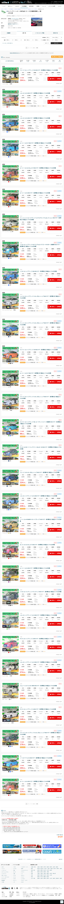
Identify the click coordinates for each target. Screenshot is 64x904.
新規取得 (55, 1)
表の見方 (4, 810)
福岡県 (38, 878)
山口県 (51, 875)
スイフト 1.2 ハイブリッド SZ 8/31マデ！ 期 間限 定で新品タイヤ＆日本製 (39, 349)
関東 (32, 868)
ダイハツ (14, 880)
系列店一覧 (55, 32)
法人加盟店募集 (51, 895)
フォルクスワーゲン (24, 870)
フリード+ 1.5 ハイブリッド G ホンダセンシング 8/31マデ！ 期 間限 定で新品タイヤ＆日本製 (40, 733)
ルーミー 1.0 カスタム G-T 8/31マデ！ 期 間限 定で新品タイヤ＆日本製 (38, 168)
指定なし (48, 37)
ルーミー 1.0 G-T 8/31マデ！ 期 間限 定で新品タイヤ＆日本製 (35, 143)
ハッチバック (4, 870)
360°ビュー (10, 6)
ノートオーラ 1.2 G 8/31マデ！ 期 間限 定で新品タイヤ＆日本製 (36, 758)
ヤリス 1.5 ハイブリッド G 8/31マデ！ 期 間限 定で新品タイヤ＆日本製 (38, 709)
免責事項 (60, 893)
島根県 (41, 875)
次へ (33, 47)
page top (60, 859)
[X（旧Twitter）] (15, 888)
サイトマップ (38, 895)
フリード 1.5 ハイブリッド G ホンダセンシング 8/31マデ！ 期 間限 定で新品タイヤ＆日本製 (40, 397)
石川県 (48, 870)
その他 (3, 882)
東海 (32, 871)
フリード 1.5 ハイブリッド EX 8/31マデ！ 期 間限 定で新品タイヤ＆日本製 (39, 70)
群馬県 (57, 868)
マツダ (14, 875)
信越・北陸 (33, 870)
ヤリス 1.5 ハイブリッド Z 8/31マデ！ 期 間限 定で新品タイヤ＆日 (37, 638)
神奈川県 (41, 868)
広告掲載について (45, 895)
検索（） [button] (56, 43)
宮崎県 (54, 878)
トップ (3, 6)
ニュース (44, 6)
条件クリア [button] (47, 43)
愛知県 (38, 871)
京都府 (45, 873)
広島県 (48, 875)
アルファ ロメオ (24, 880)
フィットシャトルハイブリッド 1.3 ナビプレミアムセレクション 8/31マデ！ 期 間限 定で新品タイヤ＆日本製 (40, 218)
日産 (14, 870)
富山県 (45, 870)
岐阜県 (41, 871)
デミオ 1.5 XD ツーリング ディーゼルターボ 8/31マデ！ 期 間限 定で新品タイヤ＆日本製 (40, 448)
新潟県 (38, 870)
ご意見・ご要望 (57, 895)
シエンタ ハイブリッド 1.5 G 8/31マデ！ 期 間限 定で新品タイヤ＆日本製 (38, 496)
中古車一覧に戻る (60, 834)
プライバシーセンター (50, 893)
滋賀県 (48, 873)
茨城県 (51, 868)
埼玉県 (45, 868)
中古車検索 (24, 6)
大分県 (51, 878)
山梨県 (61, 868)
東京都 (38, 868)
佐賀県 (41, 878)
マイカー (60, 6)
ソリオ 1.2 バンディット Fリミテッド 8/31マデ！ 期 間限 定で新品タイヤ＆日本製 (40, 591)
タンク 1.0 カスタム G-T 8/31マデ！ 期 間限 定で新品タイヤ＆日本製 (37, 544)
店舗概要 (8, 32)
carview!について (26, 893)
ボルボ (22, 882)
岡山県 (45, 875)
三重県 (48, 871)
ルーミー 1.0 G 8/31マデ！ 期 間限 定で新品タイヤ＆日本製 (35, 193)
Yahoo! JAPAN (60, 1)
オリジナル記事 (52, 6)
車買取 (38, 6)
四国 (32, 876)
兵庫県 (41, 873)
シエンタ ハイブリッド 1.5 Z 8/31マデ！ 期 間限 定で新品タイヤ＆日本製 (38, 615)
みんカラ (18, 895)
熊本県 (48, 878)
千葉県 (48, 868)
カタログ (17, 6)
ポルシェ (22, 875)
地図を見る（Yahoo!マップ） (13, 24)
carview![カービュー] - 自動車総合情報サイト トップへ (36, 859)
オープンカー (4, 878)
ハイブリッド (4, 873)
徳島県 (38, 876)
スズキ (14, 878)
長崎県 (45, 878)
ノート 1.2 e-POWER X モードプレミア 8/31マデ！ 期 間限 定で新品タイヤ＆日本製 (40, 520)
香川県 (41, 876)
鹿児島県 (57, 878)
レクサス (14, 868)
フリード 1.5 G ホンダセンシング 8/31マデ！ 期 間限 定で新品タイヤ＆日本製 (39, 472)
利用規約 (56, 893)
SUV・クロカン (4, 875)
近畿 (32, 873)
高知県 (48, 876)
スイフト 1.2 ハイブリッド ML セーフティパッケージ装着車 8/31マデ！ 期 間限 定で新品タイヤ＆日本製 (41, 422)
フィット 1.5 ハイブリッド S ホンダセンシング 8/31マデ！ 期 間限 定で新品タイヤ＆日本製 (40, 323)
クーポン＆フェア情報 (39, 32)
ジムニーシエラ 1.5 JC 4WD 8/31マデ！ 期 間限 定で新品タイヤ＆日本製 (38, 685)
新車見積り (31, 6)
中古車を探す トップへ (22, 859)
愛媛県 (45, 876)
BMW (22, 868)
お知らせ (35, 893)
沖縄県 (61, 878)
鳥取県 (38, 875)
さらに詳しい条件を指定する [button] (8, 43)
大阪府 (38, 873)
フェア (60, 83)
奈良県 (51, 873)
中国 (32, 875)
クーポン (57, 83)
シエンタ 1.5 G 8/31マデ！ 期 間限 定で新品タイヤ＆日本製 (35, 93)
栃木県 (54, 868)
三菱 (14, 873)
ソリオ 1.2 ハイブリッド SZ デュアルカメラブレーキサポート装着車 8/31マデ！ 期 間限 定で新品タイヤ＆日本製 (40, 245)
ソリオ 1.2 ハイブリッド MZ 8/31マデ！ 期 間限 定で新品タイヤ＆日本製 (38, 271)
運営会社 (31, 893)
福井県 (51, 870)
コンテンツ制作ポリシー (27, 895)
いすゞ (14, 882)
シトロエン (23, 878)
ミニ (22, 873)
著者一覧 (33, 895)
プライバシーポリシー (41, 893)
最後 (37, 47)
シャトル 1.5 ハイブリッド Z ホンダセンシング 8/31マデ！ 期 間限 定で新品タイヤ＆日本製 (40, 297)
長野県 (41, 870)
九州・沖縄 (33, 878)
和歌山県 (54, 873)
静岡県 (45, 871)
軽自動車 (3, 880)
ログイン (52, 1)
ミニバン (3, 868)
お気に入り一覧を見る (57, 56)
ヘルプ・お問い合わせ (26, 896)
